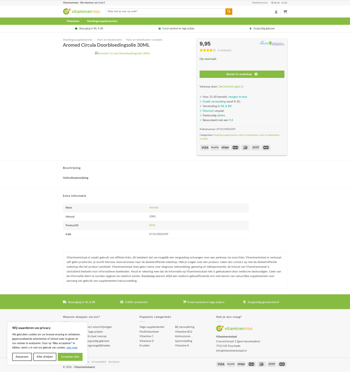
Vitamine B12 (183, 331)
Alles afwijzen (45, 357)
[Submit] (228, 11)
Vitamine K (182, 345)
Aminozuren (182, 336)
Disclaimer (114, 362)
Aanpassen (22, 357)
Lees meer (72, 347)
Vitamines (73, 21)
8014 (152, 225)
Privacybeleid (99, 362)
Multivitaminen (149, 331)
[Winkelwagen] (285, 12)
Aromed (153, 207)
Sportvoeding (183, 341)
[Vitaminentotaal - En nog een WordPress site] (81, 12)
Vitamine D (146, 341)
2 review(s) (224, 50)
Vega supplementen (151, 327)
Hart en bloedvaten (109, 39)
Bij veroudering (184, 327)
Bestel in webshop (239, 74)
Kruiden (144, 345)
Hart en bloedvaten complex (144, 39)
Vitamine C (146, 336)
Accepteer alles (70, 357)
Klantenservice (260, 3)
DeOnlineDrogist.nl (231, 86)
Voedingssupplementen (102, 21)
